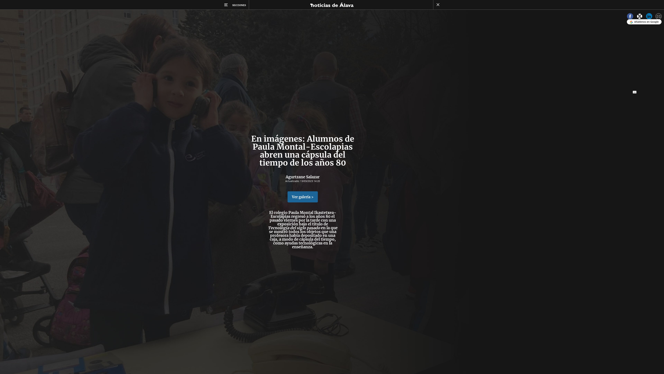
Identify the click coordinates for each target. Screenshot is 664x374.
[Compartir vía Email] (659, 17)
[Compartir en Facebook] (630, 17)
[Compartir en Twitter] (640, 17)
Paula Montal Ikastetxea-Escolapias (303, 214)
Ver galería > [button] (302, 197)
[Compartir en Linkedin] (649, 17)
